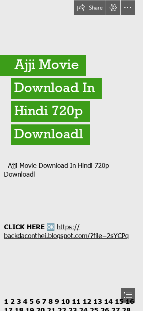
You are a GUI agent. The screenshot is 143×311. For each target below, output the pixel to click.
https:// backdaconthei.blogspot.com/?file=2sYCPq (66, 231)
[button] (90, 7)
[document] (71, 155)
